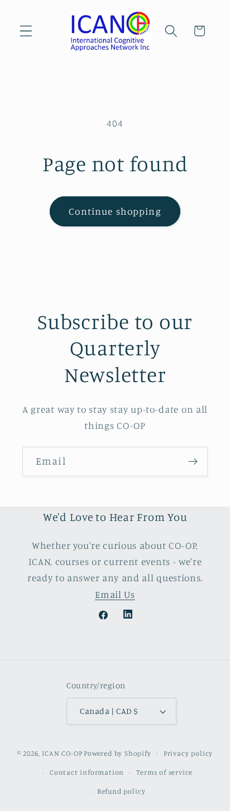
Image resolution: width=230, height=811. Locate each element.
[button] (26, 31)
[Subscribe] (193, 462)
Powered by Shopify (117, 753)
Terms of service (164, 772)
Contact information (87, 772)
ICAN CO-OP (62, 753)
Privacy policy (188, 753)
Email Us (115, 594)
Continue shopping (115, 211)
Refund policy (121, 791)
